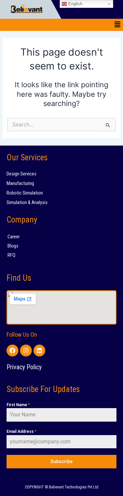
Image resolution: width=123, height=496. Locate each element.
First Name (18, 405)
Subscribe (61, 461)
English (74, 3)
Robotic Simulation (25, 193)
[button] (117, 25)
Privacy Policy (24, 367)
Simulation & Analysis (27, 202)
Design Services (21, 174)
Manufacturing (20, 183)
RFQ (11, 255)
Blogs (13, 246)
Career (14, 237)
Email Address (21, 431)
